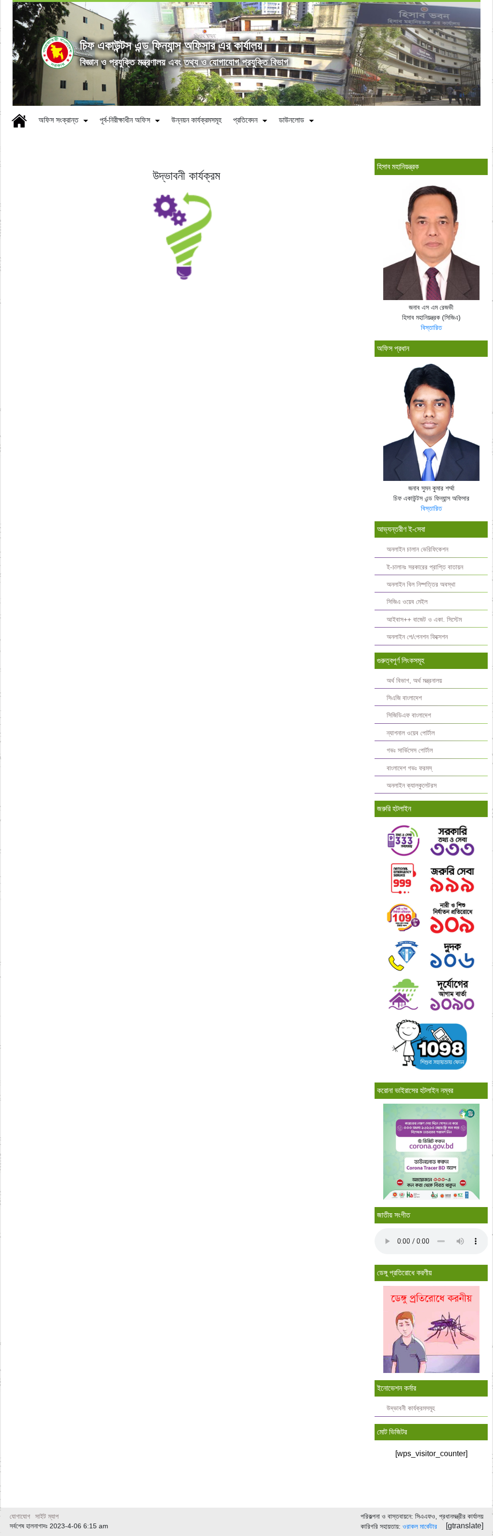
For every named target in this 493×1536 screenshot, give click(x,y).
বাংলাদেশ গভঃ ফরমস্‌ (409, 768)
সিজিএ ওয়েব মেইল (407, 601)
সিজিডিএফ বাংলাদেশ (409, 715)
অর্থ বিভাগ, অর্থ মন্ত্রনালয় (414, 680)
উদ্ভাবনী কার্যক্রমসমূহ (411, 1408)
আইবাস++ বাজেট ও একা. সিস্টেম (424, 619)
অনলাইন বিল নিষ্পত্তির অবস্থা (421, 584)
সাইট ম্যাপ (47, 1516)
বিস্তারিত (431, 327)
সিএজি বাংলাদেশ (404, 698)
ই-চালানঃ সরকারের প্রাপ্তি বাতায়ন (425, 567)
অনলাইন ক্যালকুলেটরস (412, 785)
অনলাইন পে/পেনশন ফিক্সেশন (417, 637)
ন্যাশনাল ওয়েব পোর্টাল (411, 733)
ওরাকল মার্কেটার (419, 1526)
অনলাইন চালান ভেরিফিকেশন (417, 549)
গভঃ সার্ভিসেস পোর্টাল (410, 750)
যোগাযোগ (20, 1516)
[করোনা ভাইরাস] (431, 1152)
